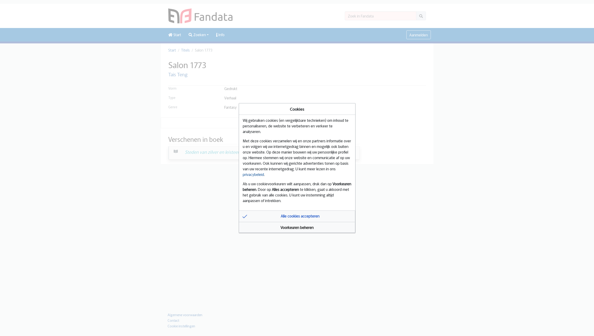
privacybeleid (253, 174)
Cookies (297, 109)
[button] (297, 216)
